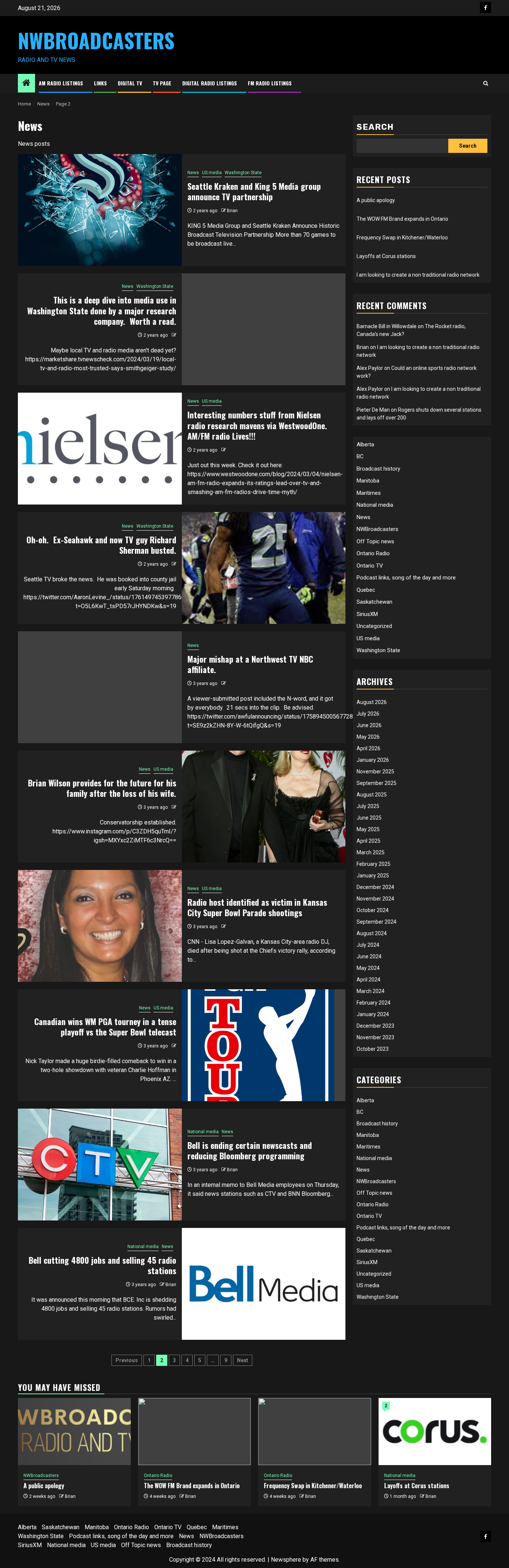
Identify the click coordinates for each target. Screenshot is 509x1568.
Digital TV (130, 83)
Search (375, 127)
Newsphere (286, 1559)
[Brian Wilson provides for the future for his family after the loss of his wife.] (264, 806)
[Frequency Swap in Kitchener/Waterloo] (314, 1431)
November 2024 (375, 899)
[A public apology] (74, 1431)
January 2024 (373, 1014)
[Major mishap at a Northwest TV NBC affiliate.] (100, 687)
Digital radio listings (209, 83)
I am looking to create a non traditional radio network (418, 275)
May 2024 (368, 968)
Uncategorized (374, 626)
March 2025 (371, 852)
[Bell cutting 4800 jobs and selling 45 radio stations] (264, 1284)
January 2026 (373, 760)
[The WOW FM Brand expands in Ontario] (194, 1431)
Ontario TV (370, 565)
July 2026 (368, 714)
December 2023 (375, 1026)
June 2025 (369, 818)
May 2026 (368, 737)
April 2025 (368, 841)
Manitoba (368, 480)
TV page (162, 83)
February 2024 (374, 1003)
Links (100, 83)
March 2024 (371, 991)
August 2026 (372, 702)
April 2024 (368, 980)
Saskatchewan (374, 601)
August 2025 (372, 795)
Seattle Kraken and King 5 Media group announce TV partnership (254, 191)
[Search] (485, 83)
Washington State (243, 172)
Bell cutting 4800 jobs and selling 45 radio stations (102, 1265)
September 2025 (376, 783)
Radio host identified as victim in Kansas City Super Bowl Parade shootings (257, 907)
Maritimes (369, 493)
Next (242, 1360)
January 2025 (373, 876)
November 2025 (375, 771)
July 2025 (368, 806)
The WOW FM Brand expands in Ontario (402, 219)
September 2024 (376, 922)
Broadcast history (378, 468)
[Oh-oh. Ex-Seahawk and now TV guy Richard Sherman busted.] (264, 568)
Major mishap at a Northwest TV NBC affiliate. (250, 664)
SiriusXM (367, 614)
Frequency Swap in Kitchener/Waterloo (402, 238)
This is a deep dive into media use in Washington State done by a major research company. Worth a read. (101, 310)
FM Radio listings (270, 83)
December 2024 (375, 887)
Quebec (366, 590)
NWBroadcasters (96, 40)
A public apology (376, 200)
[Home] (26, 83)
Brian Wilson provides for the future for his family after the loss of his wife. (102, 788)
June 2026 (369, 725)
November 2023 (375, 1037)
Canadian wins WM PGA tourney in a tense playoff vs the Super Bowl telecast (105, 1026)
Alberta (365, 444)
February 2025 (374, 864)
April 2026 (368, 748)
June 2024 (369, 956)
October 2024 (373, 910)
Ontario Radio (373, 553)
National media (203, 1131)
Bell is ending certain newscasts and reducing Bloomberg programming (249, 1150)
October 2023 (373, 1049)
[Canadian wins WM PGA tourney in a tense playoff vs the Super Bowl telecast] (264, 1045)
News (193, 172)
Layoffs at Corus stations (386, 256)
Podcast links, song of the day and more (406, 577)
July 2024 (368, 945)
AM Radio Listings (61, 83)
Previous (127, 1360)
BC (360, 456)
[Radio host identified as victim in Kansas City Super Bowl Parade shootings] (100, 926)
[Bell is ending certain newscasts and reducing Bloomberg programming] (100, 1164)
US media (212, 172)
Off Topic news (375, 541)
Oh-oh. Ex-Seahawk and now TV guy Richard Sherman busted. (101, 545)
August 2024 (372, 933)
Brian (232, 210)
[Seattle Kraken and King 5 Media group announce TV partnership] (100, 210)
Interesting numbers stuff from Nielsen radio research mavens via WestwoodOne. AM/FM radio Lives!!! (259, 425)
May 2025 (368, 829)
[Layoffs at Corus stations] (435, 1431)
